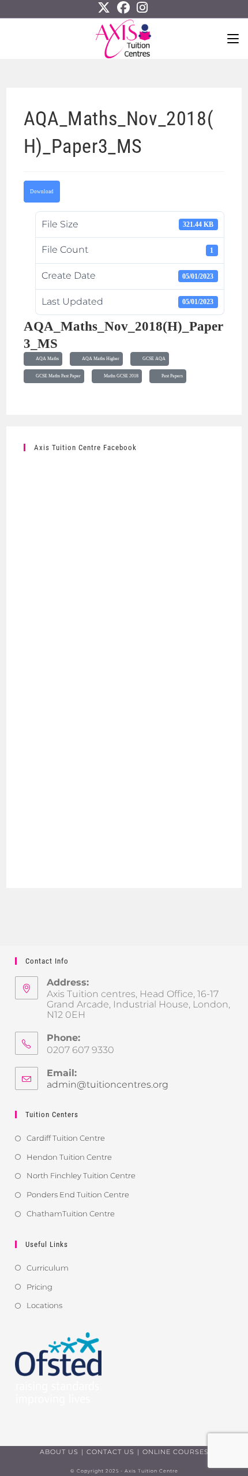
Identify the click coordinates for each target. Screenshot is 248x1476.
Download (42, 191)
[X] (105, 7)
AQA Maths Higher (99, 358)
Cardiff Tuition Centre (66, 1137)
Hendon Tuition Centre (69, 1157)
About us (59, 1452)
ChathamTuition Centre (71, 1213)
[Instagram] (142, 7)
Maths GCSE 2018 (120, 376)
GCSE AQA (153, 358)
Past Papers (171, 376)
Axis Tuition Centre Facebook (85, 447)
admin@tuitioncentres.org (107, 1084)
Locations (44, 1305)
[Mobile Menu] (233, 38)
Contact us (110, 1452)
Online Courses (175, 1452)
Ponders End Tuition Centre (78, 1194)
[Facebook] (123, 7)
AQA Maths (46, 358)
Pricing (39, 1286)
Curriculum (48, 1267)
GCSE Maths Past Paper (57, 376)
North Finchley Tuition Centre (81, 1175)
